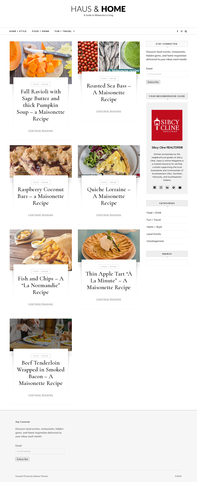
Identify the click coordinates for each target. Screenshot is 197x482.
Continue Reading (40, 130)
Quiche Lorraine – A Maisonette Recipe (109, 196)
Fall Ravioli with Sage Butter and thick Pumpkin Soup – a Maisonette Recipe (41, 105)
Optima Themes (40, 476)
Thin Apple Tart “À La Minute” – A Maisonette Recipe (109, 280)
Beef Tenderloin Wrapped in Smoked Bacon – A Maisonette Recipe (41, 373)
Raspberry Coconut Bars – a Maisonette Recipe (40, 196)
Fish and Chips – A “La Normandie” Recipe (41, 285)
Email (149, 68)
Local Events (154, 233)
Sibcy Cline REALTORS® (167, 147)
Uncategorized (155, 241)
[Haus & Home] (98, 12)
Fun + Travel (63, 31)
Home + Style (17, 31)
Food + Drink (40, 31)
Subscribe (153, 81)
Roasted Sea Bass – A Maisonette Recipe (109, 92)
